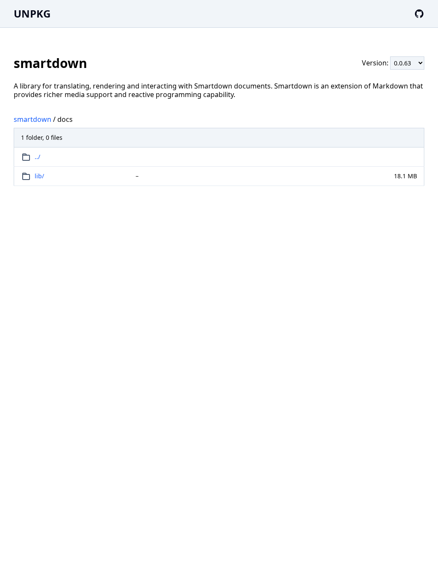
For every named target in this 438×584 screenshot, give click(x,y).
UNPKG (32, 13)
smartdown (32, 119)
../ (37, 157)
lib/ (39, 176)
